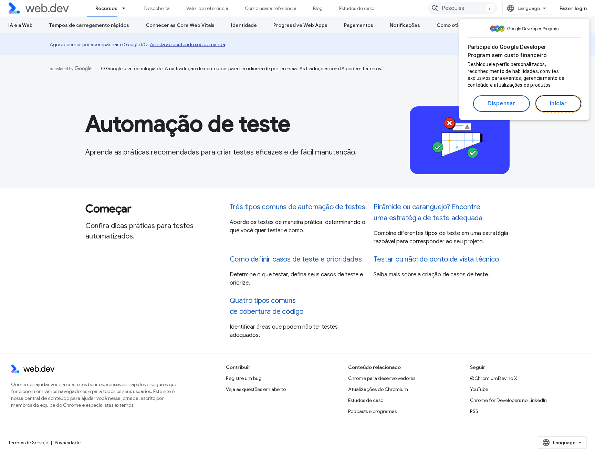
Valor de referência (207, 8)
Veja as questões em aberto (256, 389)
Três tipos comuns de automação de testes (297, 207)
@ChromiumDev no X (493, 378)
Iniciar (558, 103)
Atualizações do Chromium (378, 389)
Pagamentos (358, 25)
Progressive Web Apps (300, 25)
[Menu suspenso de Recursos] (126, 8)
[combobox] (462, 8)
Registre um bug (244, 378)
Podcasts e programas (372, 411)
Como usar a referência (270, 8)
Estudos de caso (356, 8)
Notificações (405, 25)
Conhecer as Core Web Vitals (180, 25)
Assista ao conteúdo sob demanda (187, 44)
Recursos (106, 8)
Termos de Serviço (28, 442)
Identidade (244, 25)
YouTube (479, 389)
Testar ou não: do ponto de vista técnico (436, 259)
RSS (474, 411)
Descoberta (157, 8)
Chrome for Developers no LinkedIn (508, 400)
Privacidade (68, 442)
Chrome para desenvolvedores (381, 378)
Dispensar (501, 103)
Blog (318, 8)
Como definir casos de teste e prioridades (296, 259)
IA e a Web (20, 25)
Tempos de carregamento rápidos (89, 25)
